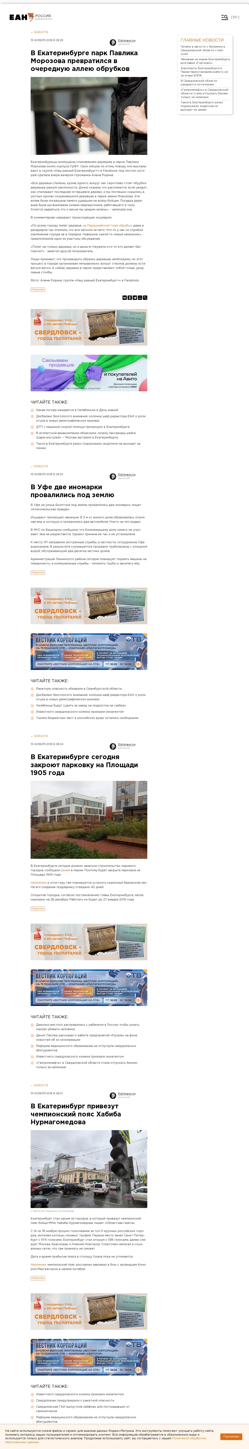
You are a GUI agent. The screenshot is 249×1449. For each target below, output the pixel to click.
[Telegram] (135, 297)
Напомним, (38, 1264)
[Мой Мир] (140, 297)
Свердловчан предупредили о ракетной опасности (75, 1400)
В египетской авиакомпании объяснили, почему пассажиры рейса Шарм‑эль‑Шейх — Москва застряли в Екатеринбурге (86, 435)
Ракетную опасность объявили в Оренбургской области (79, 688)
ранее (65, 870)
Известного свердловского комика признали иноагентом (80, 712)
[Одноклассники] (130, 297)
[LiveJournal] (145, 297)
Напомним (38, 882)
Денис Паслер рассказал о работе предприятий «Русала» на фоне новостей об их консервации (86, 1037)
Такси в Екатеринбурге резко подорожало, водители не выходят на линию (88, 446)
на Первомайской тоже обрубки (107, 225)
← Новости (39, 32)
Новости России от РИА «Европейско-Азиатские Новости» (22, 17)
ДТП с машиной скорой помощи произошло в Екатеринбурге (83, 427)
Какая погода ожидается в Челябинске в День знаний (77, 410)
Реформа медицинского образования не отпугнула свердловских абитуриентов (86, 1048)
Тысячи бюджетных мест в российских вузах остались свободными (87, 718)
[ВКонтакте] (124, 297)
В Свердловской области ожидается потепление (199, 83)
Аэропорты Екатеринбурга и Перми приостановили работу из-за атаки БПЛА (205, 72)
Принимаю (231, 1436)
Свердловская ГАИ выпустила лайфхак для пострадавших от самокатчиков (83, 1409)
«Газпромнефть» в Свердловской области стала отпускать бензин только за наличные (86, 1065)
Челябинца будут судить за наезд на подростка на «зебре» (81, 705)
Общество (38, 290)
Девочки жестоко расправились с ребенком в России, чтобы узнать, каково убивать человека (88, 1027)
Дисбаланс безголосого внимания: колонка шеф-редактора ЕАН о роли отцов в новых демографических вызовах (90, 418)
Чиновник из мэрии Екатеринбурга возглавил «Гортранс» (205, 61)
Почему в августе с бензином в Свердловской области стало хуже (203, 50)
